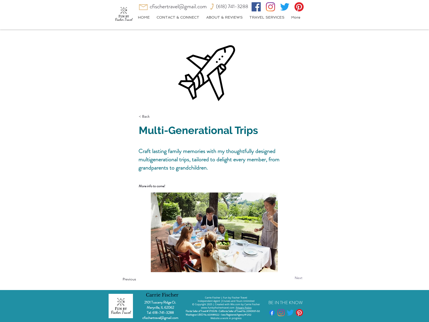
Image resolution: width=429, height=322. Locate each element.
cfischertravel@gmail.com (178, 6)
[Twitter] (284, 6)
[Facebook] (256, 6)
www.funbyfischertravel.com (217, 307)
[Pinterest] (299, 6)
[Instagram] (270, 6)
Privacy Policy (244, 307)
